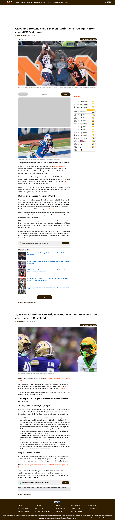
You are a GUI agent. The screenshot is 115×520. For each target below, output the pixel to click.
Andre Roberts (53, 209)
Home (20, 302)
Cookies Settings (76, 511)
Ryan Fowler (21, 321)
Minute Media (10, 515)
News (17, 2)
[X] (105, 2)
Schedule (29, 2)
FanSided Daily (23, 508)
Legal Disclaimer (23, 511)
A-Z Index (59, 511)
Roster (43, 2)
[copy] (28, 39)
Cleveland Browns (59, 166)
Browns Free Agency (29, 302)
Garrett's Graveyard (58, 2)
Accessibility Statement (42, 511)
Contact (58, 505)
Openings (38, 505)
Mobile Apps (92, 505)
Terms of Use (75, 508)
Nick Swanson (22, 35)
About (20, 505)
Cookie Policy (92, 508)
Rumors (23, 2)
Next (65, 94)
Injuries (49, 2)
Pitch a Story (39, 508)
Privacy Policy (60, 508)
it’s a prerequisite (64, 388)
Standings (37, 2)
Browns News (27, 494)
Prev (23, 94)
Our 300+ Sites (75, 505)
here (66, 181)
